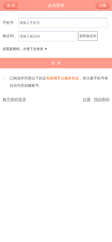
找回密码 (101, 99)
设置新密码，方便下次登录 (23, 49)
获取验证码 (87, 36)
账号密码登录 (14, 99)
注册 (102, 5)
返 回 (11, 5)
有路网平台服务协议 (62, 78)
